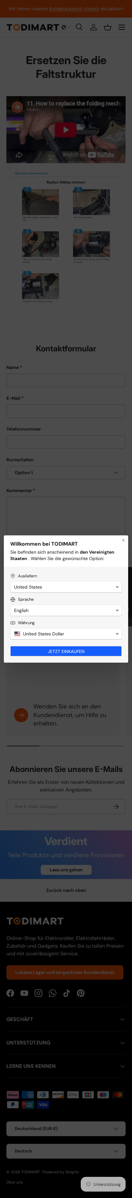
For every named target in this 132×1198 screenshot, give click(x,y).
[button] (66, 587)
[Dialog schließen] (123, 540)
